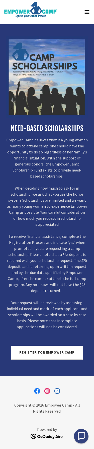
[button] (87, 12)
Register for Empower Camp (47, 352)
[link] (30, 12)
